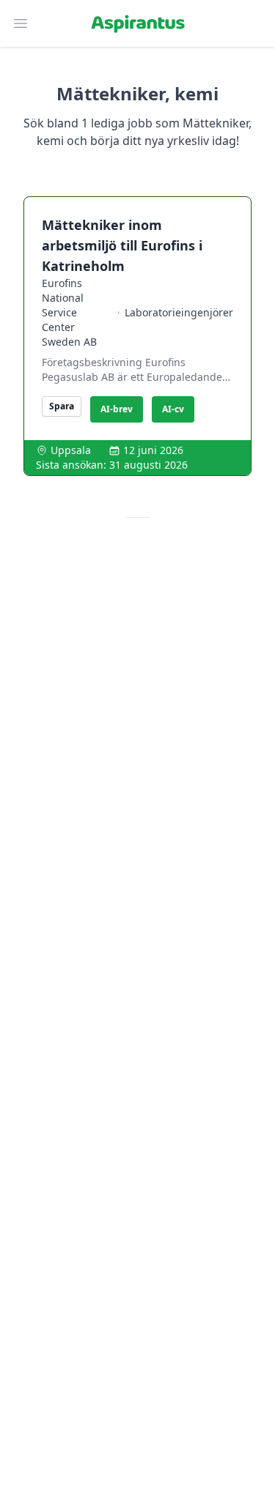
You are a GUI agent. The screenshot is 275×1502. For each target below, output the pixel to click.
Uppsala (71, 450)
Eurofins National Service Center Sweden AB (69, 312)
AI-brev (116, 409)
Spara (61, 406)
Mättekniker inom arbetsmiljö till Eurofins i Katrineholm (122, 245)
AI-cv (173, 409)
